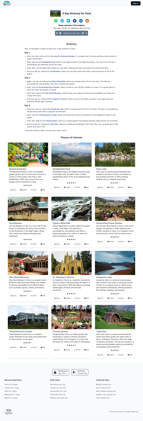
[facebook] (74, 21)
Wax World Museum (53, 93)
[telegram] (62, 21)
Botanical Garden (68, 56)
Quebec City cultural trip (106, 394)
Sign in (135, 3)
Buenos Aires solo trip (59, 398)
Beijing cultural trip (103, 384)
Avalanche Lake (57, 109)
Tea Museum (55, 71)
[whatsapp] (56, 21)
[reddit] (87, 21)
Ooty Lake (47, 68)
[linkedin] (81, 21)
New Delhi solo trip (57, 394)
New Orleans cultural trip (106, 391)
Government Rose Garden (49, 87)
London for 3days (12, 388)
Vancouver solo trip (58, 388)
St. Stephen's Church (58, 99)
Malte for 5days (11, 398)
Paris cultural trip (103, 398)
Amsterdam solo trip (58, 391)
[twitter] (68, 21)
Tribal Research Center (48, 115)
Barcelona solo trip (57, 384)
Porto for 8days (11, 384)
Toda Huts (54, 124)
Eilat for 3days (11, 391)
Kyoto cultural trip (103, 388)
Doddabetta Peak (48, 62)
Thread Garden (51, 121)
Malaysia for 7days (12, 394)
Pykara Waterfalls (58, 81)
